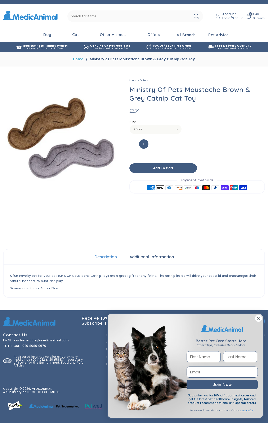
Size (133, 121)
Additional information (151, 256)
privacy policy (246, 410)
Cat (75, 34)
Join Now (222, 384)
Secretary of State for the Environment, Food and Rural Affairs (49, 363)
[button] (255, 16)
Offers (153, 34)
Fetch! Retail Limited (43, 392)
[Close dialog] (258, 318)
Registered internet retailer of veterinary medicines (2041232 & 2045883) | (46, 358)
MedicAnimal (42, 389)
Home (78, 59)
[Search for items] (196, 16)
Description (105, 256)
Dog (47, 34)
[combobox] (135, 16)
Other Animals (113, 34)
